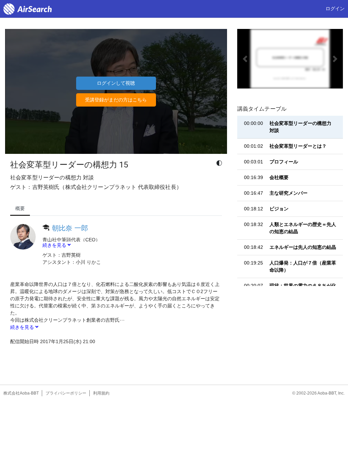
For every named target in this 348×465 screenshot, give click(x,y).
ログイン (335, 8)
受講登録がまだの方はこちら (116, 99)
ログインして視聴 (116, 83)
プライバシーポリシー (66, 393)
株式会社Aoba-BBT (21, 393)
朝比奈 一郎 (70, 228)
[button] (245, 59)
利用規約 (101, 393)
